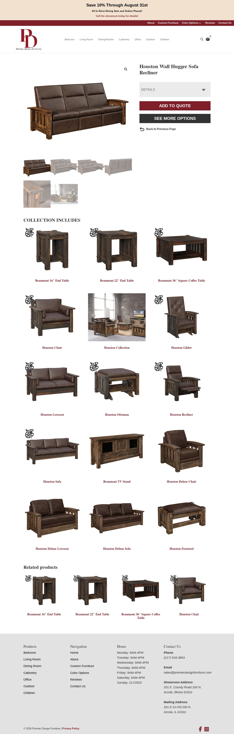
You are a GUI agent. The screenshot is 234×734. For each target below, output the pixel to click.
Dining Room (32, 666)
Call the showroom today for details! (117, 16)
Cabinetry (124, 39)
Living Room (86, 39)
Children (164, 39)
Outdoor (150, 39)
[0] (207, 40)
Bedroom (70, 39)
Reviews (210, 22)
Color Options (190, 22)
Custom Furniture (168, 22)
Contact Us (224, 22)
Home (74, 652)
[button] (126, 69)
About (151, 22)
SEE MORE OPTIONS (175, 118)
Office (138, 39)
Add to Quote (175, 105)
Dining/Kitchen (106, 39)
